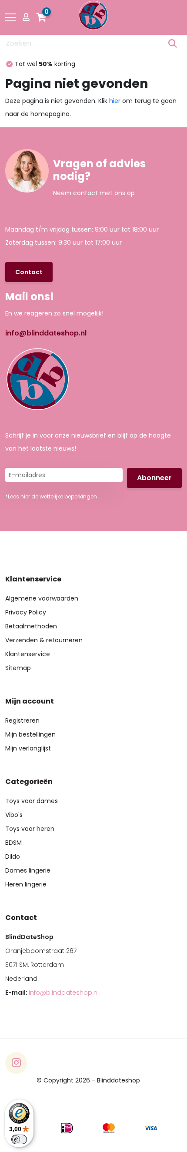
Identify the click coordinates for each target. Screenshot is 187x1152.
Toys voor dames (31, 801)
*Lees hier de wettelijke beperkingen (51, 496)
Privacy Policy (25, 612)
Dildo (12, 856)
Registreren (22, 720)
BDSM (13, 842)
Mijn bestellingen (30, 734)
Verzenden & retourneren (44, 640)
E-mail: (52, 992)
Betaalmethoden (31, 626)
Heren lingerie (26, 884)
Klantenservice (27, 654)
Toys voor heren (29, 828)
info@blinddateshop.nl (46, 333)
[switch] (19, 1139)
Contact (29, 272)
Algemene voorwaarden (41, 598)
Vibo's (14, 814)
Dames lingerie (27, 870)
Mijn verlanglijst (28, 748)
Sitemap (18, 668)
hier (114, 100)
